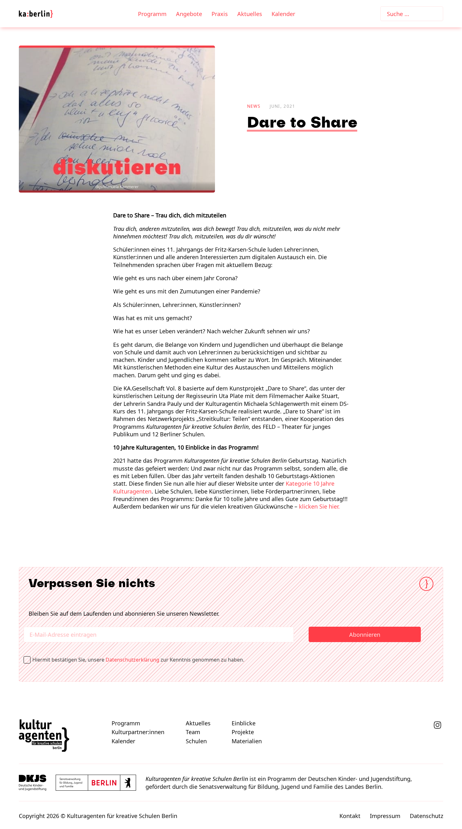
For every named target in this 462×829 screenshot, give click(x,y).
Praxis (220, 14)
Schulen (196, 741)
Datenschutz (426, 816)
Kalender (283, 14)
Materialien (247, 741)
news (254, 106)
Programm (152, 14)
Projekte (243, 732)
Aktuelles (249, 14)
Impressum (385, 816)
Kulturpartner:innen (138, 732)
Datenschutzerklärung (132, 659)
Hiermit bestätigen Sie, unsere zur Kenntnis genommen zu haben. (140, 659)
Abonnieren (364, 634)
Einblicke (244, 723)
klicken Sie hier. (319, 506)
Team (193, 732)
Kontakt (349, 816)
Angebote (189, 14)
